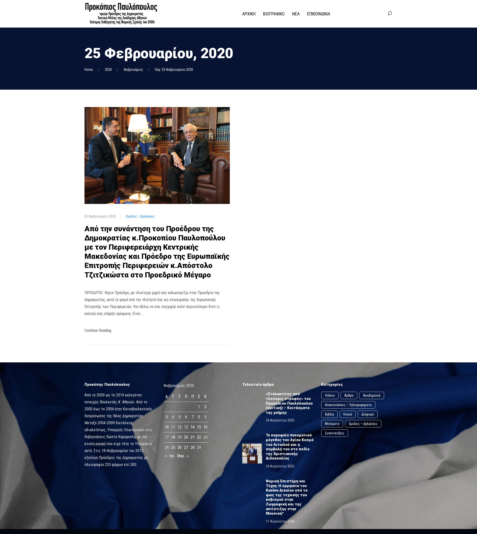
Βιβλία (329, 414)
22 (199, 437)
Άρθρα (349, 395)
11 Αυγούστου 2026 (280, 521)
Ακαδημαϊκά (371, 395)
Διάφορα (367, 414)
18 (173, 437)
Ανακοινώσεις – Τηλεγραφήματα (348, 405)
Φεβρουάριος (133, 70)
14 (193, 427)
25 (173, 447)
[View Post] (157, 155)
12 (180, 427)
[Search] (390, 14)
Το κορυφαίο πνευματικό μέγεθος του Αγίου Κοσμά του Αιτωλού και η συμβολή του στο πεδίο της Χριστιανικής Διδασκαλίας (290, 446)
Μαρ (181, 456)
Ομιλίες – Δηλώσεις (140, 216)
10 (167, 427)
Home (88, 70)
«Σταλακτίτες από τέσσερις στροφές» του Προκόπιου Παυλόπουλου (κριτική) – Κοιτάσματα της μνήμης (289, 403)
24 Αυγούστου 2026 (280, 420)
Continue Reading (97, 330)
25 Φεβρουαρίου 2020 (100, 216)
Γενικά (347, 414)
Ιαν (171, 456)
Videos (330, 395)
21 (193, 437)
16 (205, 427)
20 (186, 437)
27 (186, 447)
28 (193, 447)
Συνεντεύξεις (334, 433)
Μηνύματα (332, 424)
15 (199, 427)
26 (180, 447)
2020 (108, 70)
